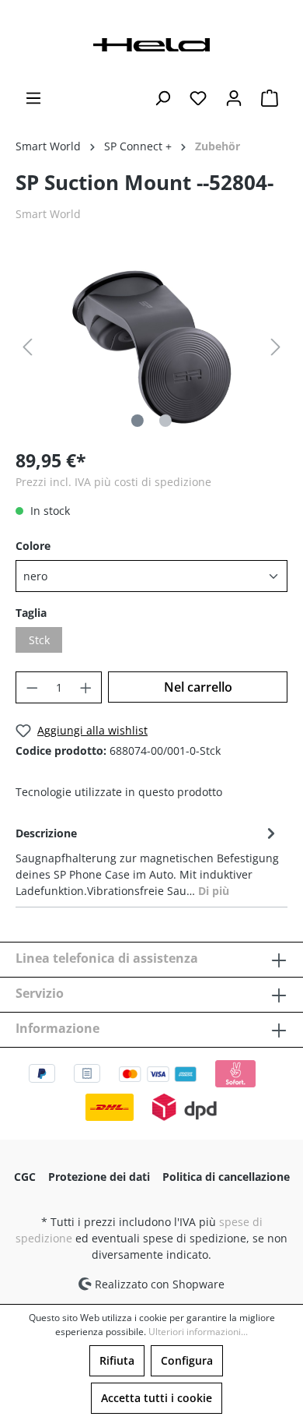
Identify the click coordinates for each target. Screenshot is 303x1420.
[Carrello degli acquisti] (269, 98)
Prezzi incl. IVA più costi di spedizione (113, 481)
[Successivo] (275, 347)
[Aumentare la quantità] (86, 687)
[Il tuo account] (234, 98)
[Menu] (33, 98)
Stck (39, 639)
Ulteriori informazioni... (198, 1331)
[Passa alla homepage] (151, 43)
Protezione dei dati (99, 1176)
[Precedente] (27, 347)
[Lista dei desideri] (198, 98)
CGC (25, 1176)
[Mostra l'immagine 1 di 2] (137, 420)
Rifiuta (116, 1360)
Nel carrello (198, 687)
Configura (187, 1360)
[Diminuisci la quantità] (32, 687)
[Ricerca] (162, 98)
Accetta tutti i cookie (156, 1397)
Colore (33, 545)
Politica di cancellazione (226, 1176)
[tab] (148, 861)
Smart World (48, 213)
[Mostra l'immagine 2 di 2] (165, 420)
